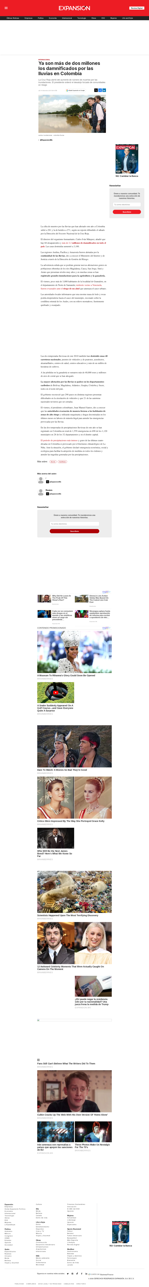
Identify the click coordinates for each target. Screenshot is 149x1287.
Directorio (81, 1283)
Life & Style (40, 1222)
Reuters (49, 490)
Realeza (8, 1254)
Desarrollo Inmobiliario (45, 1245)
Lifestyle (71, 1242)
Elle (37, 1209)
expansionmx (69, 1274)
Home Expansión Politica (15, 1209)
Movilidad (40, 1265)
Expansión (9, 1204)
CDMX (7, 1238)
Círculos (8, 1256)
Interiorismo (41, 1251)
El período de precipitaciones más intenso (59, 440)
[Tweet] (96, 90)
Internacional (67, 18)
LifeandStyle (10, 1225)
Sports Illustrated (74, 1229)
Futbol (70, 1231)
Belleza (8, 1260)
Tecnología (81, 18)
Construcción (41, 1242)
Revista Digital (137, 8)
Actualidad (71, 1218)
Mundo (53, 462)
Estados (8, 1240)
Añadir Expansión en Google (77, 90)
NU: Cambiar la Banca (127, 176)
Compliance (31, 1283)
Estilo (38, 1224)
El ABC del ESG (73, 1209)
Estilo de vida (41, 1218)
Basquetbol (72, 1238)
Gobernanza (41, 1262)
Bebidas (70, 1254)
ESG (103, 18)
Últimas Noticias (13, 18)
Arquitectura (41, 1249)
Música (39, 1233)
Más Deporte (72, 1240)
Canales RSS (69, 1283)
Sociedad (9, 1245)
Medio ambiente (43, 1258)
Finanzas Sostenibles (76, 1204)
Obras (93, 18)
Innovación (71, 1207)
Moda (7, 1258)
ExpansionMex (83, 1274)
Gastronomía (72, 1251)
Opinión (8, 1242)
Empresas (28, 18)
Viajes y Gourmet (12, 1263)
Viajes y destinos (74, 1256)
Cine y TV (40, 1231)
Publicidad (19, 1283)
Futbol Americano (74, 1236)
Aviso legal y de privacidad (49, 1283)
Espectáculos (10, 1251)
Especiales (71, 1224)
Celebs (39, 1215)
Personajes (72, 1258)
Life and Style (127, 18)
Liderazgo (71, 1220)
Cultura (39, 1204)
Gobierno (8, 1231)
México (8, 1233)
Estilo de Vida (73, 1263)
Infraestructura (42, 1247)
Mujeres (113, 18)
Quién (7, 1249)
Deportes (40, 1229)
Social (38, 1260)
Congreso (9, 1236)
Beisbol (70, 1233)
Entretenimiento (42, 1227)
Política (40, 18)
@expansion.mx (77, 1273)
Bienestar (71, 1260)
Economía (53, 18)
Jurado (70, 1265)
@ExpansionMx (46, 140)
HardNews (62, 462)
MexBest (70, 1249)
